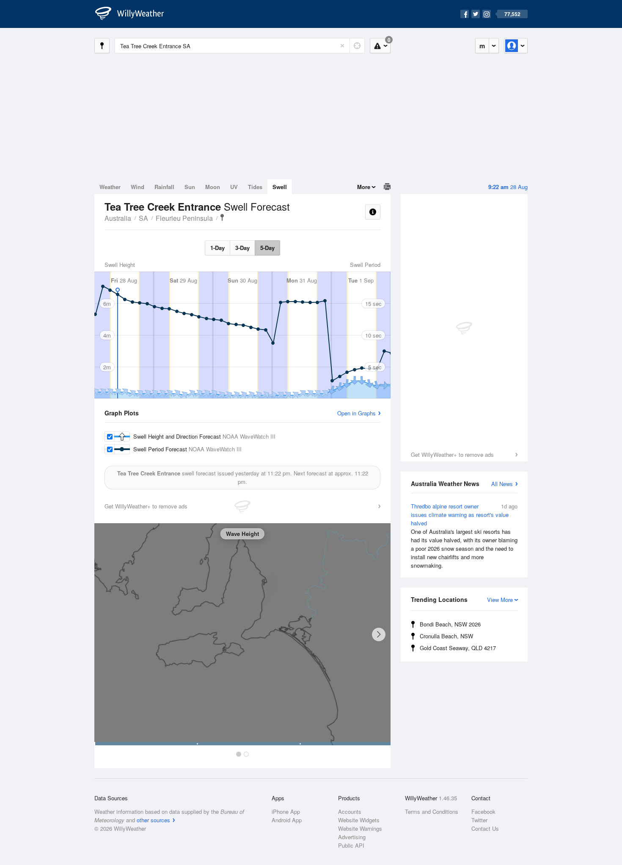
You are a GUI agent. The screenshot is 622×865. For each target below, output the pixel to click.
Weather (110, 187)
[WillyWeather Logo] (134, 14)
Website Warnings (360, 828)
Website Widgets (359, 820)
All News (502, 484)
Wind (137, 187)
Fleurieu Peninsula (184, 218)
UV (234, 187)
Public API (351, 845)
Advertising (352, 837)
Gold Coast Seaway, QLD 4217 (458, 648)
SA (143, 218)
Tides (255, 187)
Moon (212, 187)
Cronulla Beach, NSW (446, 636)
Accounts (349, 811)
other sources (153, 820)
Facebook (483, 811)
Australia (118, 218)
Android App (287, 820)
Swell (279, 187)
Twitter (479, 820)
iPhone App (286, 811)
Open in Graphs (356, 413)
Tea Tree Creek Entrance (222, 217)
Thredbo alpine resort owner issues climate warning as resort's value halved (464, 535)
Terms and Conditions (431, 811)
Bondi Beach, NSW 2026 (450, 624)
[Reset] (342, 45)
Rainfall (164, 187)
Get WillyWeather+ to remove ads (452, 454)
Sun (189, 187)
